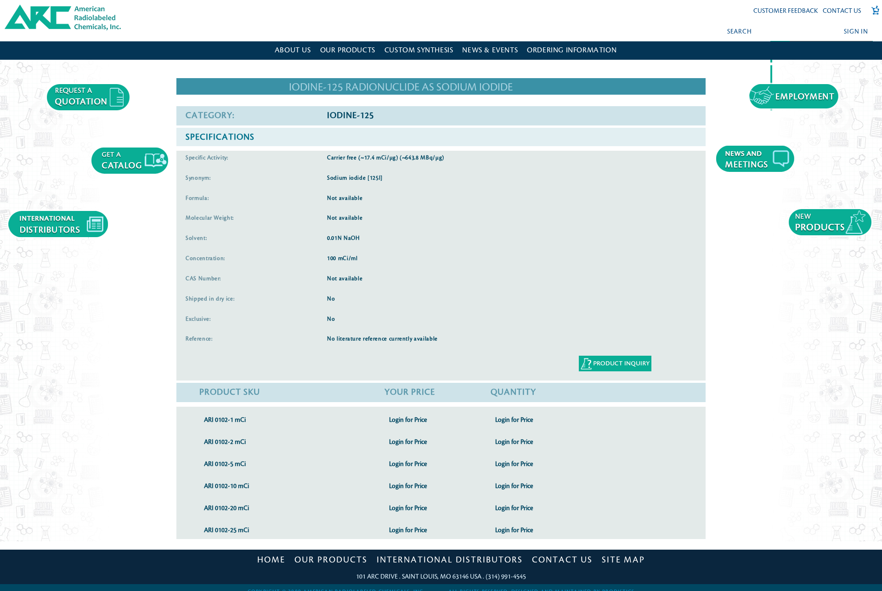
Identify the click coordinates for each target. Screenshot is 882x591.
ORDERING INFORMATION (571, 50)
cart (872, 15)
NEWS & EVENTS (490, 50)
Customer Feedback (785, 10)
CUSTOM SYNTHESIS (418, 50)
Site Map (623, 559)
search (739, 31)
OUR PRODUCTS (347, 50)
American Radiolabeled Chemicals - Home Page (45, 7)
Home (271, 559)
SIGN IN (856, 31)
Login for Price (408, 419)
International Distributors (450, 559)
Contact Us (842, 10)
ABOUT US (293, 50)
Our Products (331, 559)
